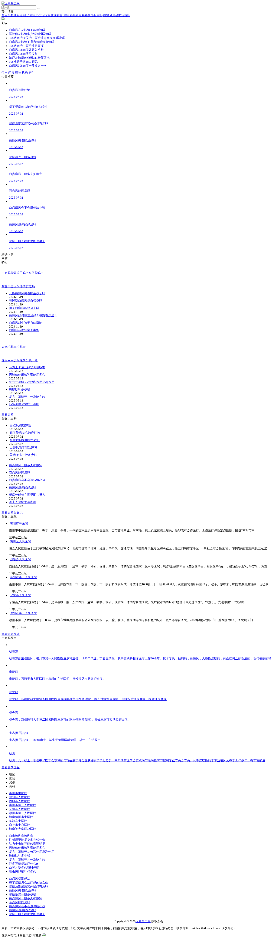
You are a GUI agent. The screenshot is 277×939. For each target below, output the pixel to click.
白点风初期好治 (12, 15)
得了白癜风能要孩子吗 (24, 314)
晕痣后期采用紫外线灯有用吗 (83, 15)
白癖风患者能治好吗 (116, 15)
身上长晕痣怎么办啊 (22, 510)
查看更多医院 (11, 642)
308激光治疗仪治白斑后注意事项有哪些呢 (37, 37)
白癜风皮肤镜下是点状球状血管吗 (31, 41)
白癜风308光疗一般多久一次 (28, 65)
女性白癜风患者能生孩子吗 (27, 300)
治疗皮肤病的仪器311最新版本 (29, 57)
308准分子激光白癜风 (23, 61)
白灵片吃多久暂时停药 (24, 875)
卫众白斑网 (143, 929)
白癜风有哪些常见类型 (24, 336)
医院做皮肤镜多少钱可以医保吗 (30, 33)
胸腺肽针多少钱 (19, 397)
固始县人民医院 (20, 567)
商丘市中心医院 (19, 832)
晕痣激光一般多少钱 (53, 462)
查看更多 (8, 422)
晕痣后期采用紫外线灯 (67, 448)
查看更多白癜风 (12, 520)
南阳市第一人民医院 (23, 585)
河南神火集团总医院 (22, 836)
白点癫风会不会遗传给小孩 (27, 488)
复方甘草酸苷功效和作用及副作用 (31, 390)
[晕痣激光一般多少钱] (24, 462)
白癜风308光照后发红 (23, 53)
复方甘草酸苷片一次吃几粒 (27, 404)
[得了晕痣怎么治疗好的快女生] (30, 440)
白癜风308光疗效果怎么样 (26, 49)
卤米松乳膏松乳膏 (21, 843)
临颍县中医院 (18, 828)
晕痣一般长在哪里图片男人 (27, 502)
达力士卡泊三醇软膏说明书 (27, 375)
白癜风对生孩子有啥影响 (25, 329)
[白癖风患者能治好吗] (24, 455)
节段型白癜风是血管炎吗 (25, 307)
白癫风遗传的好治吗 (22, 495)
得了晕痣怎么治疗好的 (67, 440)
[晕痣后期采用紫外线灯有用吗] (30, 448)
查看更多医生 (11, 775)
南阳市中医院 (19, 531)
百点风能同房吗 (19, 480)
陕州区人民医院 (20, 549)
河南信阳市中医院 (21, 824)
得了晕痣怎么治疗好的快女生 (43, 15)
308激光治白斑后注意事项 (26, 45)
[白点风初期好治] (21, 433)
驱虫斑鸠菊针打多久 (22, 879)
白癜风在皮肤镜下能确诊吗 (27, 30)
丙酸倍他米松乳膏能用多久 (27, 382)
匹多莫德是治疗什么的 (24, 412)
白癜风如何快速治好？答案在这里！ (33, 322)
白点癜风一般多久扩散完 (25, 473)
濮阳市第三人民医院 (23, 621)
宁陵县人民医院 (20, 603)
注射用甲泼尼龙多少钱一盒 (27, 847)
